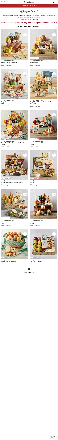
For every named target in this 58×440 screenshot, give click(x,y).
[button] (29, 6)
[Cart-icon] (56, 2)
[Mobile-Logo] (29, 2)
